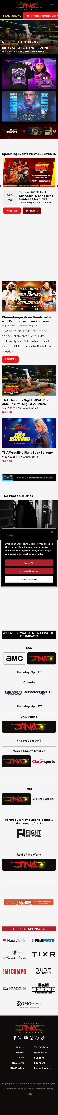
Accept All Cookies (29, 571)
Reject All (29, 563)
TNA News (18, 1062)
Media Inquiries (43, 1068)
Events (20, 1047)
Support (39, 1057)
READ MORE (10, 359)
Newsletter (40, 1052)
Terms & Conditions (35, 1088)
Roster (20, 1052)
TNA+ (20, 1057)
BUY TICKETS (32, 210)
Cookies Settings (29, 579)
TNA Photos (17, 1068)
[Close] (52, 532)
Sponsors (39, 1062)
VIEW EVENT (12, 210)
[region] (29, 557)
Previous (24, 131)
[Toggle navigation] (51, 6)
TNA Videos (41, 1047)
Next (54, 131)
